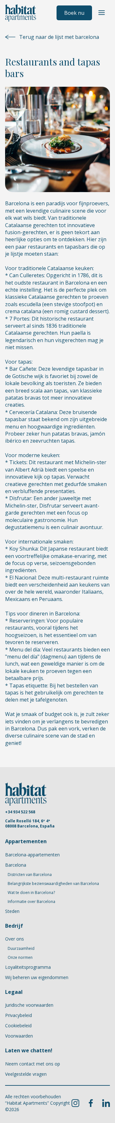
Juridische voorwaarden (29, 1005)
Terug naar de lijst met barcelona (59, 36)
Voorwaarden (19, 1036)
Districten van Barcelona (30, 874)
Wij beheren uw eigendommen (36, 977)
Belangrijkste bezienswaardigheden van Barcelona (53, 883)
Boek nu (74, 12)
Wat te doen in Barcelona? (31, 892)
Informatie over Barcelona (31, 901)
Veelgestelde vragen (26, 1074)
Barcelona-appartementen (32, 855)
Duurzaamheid (21, 948)
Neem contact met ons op (32, 1064)
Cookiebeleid (18, 1025)
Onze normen (20, 957)
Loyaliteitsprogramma (28, 967)
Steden (12, 911)
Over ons (14, 939)
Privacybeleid (18, 1015)
